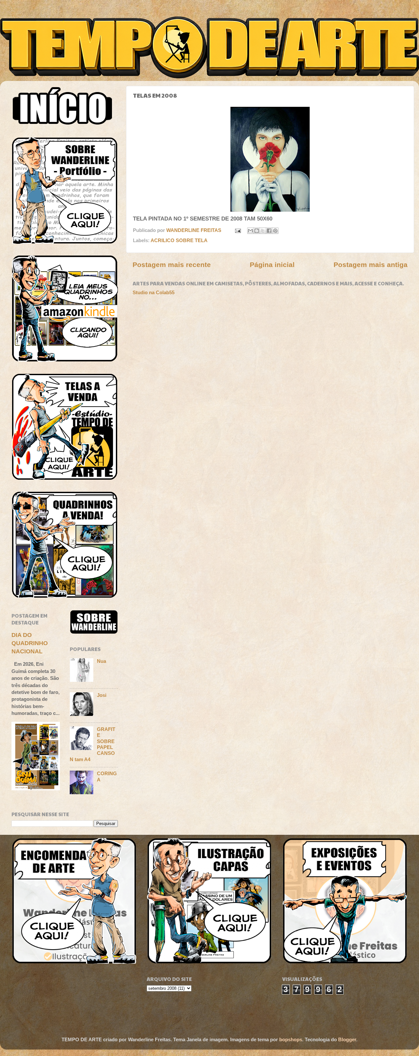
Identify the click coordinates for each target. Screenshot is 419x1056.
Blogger (347, 1039)
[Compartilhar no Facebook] (269, 230)
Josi (101, 695)
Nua (101, 661)
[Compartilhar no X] (263, 230)
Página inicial (272, 265)
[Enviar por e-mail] (250, 230)
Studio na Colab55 (153, 292)
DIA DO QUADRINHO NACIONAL (29, 643)
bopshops (290, 1039)
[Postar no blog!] (256, 230)
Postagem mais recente (172, 265)
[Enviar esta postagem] (238, 230)
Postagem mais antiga (371, 265)
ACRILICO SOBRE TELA (179, 240)
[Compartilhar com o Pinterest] (275, 230)
